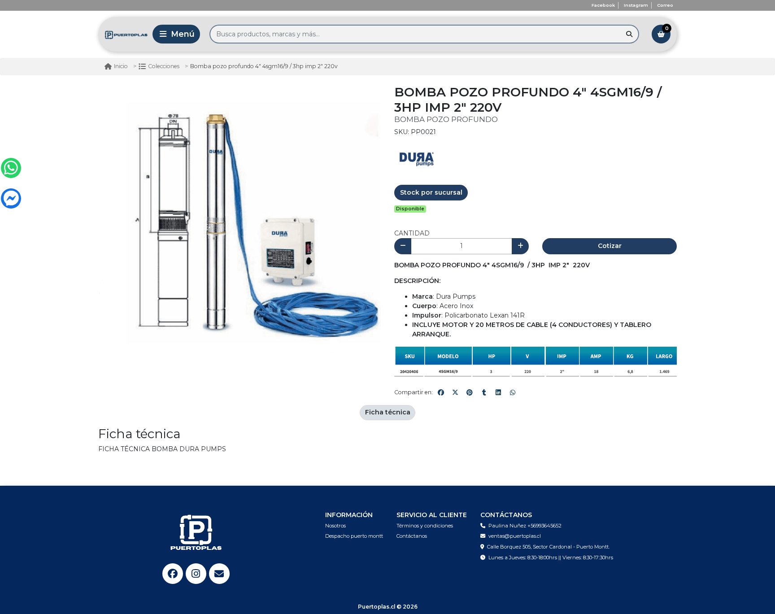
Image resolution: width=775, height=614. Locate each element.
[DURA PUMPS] (416, 158)
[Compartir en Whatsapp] (512, 392)
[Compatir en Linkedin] (498, 392)
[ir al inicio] (196, 532)
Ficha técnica (387, 412)
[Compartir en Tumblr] (484, 392)
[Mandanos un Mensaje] (11, 198)
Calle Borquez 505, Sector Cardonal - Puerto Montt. (548, 547)
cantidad (412, 233)
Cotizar (610, 246)
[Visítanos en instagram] (196, 573)
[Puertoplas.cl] (120, 34)
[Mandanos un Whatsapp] (11, 168)
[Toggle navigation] (176, 34)
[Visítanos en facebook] (172, 573)
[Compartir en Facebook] (441, 392)
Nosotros (335, 526)
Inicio (121, 66)
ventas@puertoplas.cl (514, 536)
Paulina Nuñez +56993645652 (525, 526)
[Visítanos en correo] (219, 573)
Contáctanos (411, 536)
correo (665, 5)
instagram (636, 5)
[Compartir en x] (455, 392)
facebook (603, 5)
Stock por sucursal (431, 192)
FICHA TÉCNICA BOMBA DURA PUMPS (162, 449)
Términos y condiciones (424, 526)
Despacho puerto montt (354, 536)
